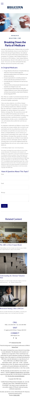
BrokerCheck (15, 347)
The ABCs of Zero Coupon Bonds (11, 245)
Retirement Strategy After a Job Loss (12, 308)
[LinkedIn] (16, 338)
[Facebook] (14, 338)
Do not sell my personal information (16, 376)
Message (3, 192)
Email (2, 183)
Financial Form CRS (16, 342)
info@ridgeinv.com (15, 335)
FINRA (15, 395)
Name (2, 174)
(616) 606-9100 (12, 324)
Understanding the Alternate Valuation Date (12, 277)
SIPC (18, 395)
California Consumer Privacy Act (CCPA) (19, 372)
